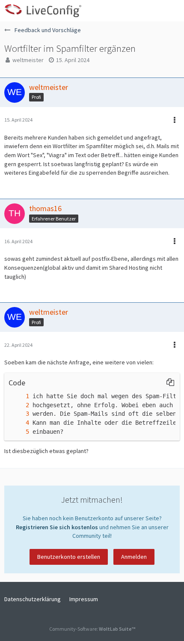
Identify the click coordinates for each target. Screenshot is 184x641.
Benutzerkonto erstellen (68, 557)
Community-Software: (92, 629)
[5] (19, 431)
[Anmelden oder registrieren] (151, 10)
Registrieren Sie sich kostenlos (57, 527)
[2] (19, 405)
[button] (172, 10)
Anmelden (134, 557)
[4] (19, 422)
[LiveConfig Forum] (43, 10)
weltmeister (28, 60)
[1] (19, 396)
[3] (19, 413)
